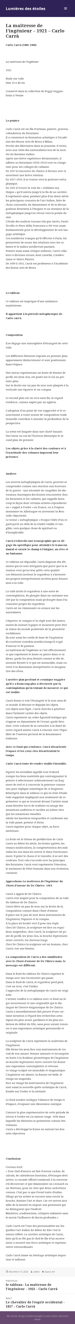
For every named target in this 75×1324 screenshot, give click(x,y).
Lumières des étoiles (25, 8)
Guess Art (50, 1271)
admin (36, 1271)
